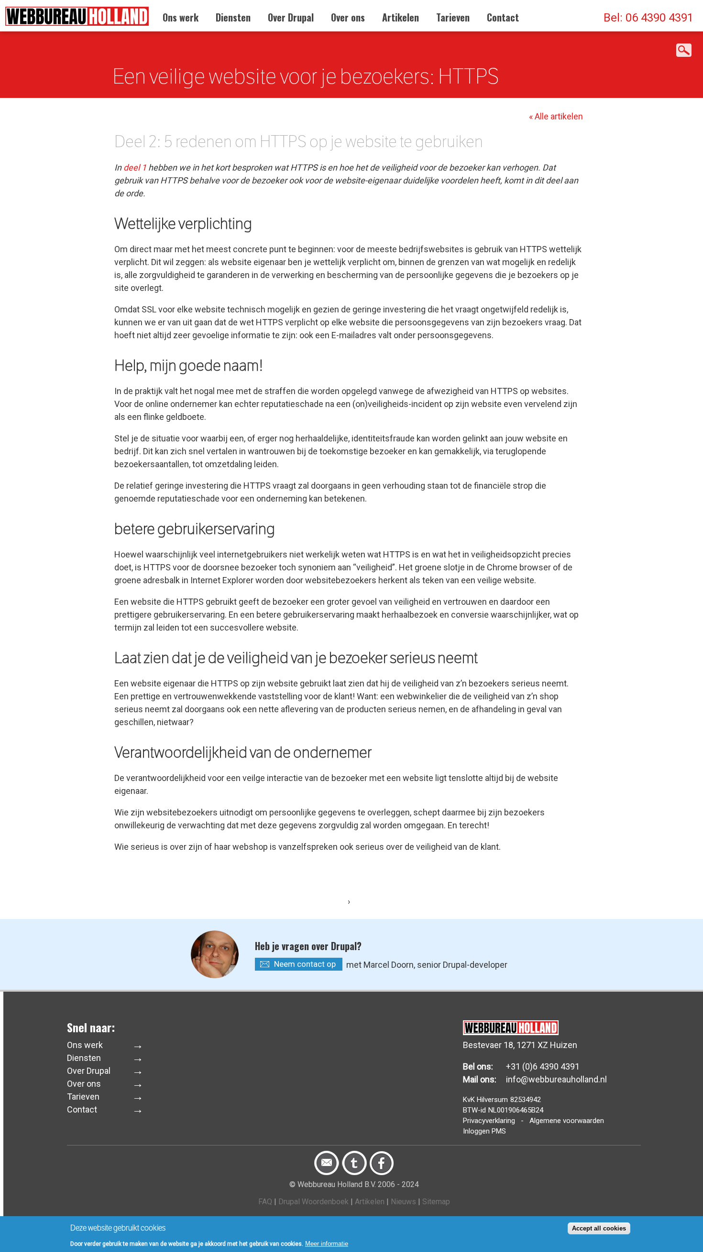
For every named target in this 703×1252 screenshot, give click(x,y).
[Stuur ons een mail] (327, 1172)
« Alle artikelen (556, 116)
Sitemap (436, 1201)
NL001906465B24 (515, 1110)
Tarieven (453, 17)
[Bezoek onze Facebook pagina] (381, 1172)
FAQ (265, 1201)
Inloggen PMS (484, 1131)
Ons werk (180, 17)
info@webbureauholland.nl (556, 1079)
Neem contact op (305, 964)
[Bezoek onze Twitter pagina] (354, 1172)
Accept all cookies (599, 1228)
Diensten (233, 17)
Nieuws (403, 1201)
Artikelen (400, 17)
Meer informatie (326, 1243)
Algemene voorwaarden (566, 1120)
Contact (503, 17)
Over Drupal (291, 17)
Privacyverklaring (489, 1120)
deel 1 (134, 167)
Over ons (348, 17)
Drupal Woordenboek (313, 1201)
